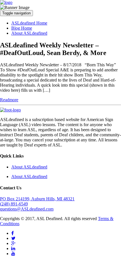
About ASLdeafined (29, 33)
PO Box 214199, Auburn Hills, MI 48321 (37, 198)
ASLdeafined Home (29, 23)
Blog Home (21, 28)
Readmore (9, 99)
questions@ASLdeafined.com (26, 209)
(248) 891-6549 (14, 203)
